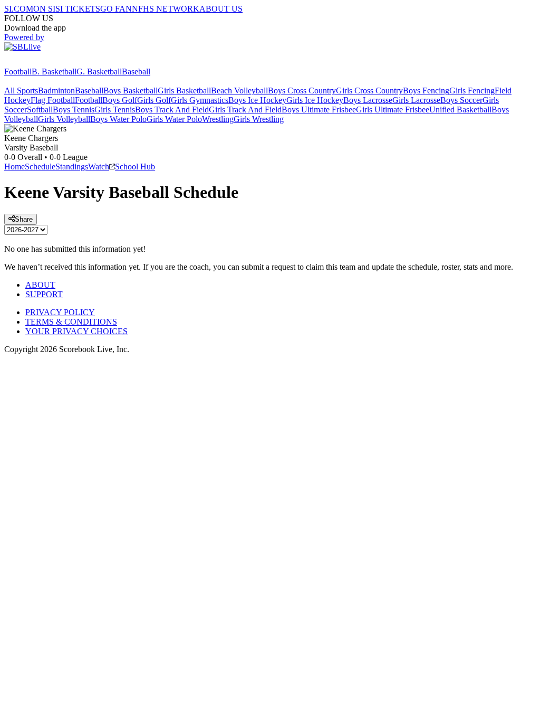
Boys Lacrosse (367, 100)
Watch (98, 166)
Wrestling (218, 119)
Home (14, 166)
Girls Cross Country (369, 90)
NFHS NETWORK (165, 8)
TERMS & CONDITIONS (71, 321)
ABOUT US (221, 8)
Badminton (56, 90)
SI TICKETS (77, 8)
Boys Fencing (426, 90)
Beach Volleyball (239, 90)
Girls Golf (154, 100)
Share (24, 219)
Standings (71, 166)
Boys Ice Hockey (257, 100)
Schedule (40, 166)
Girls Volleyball (64, 119)
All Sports (21, 90)
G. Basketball (99, 71)
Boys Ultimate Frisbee (319, 109)
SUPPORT (44, 294)
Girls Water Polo (174, 119)
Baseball (136, 71)
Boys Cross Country (302, 90)
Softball (40, 109)
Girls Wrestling (259, 119)
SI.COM (18, 8)
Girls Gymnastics (199, 100)
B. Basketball (54, 71)
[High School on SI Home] (44, 62)
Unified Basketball (460, 109)
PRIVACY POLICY (60, 312)
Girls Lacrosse (416, 100)
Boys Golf (119, 100)
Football (18, 71)
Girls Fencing (472, 90)
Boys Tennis (73, 109)
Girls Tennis (114, 109)
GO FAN (116, 8)
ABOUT (40, 284)
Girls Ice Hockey (314, 100)
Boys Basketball (130, 90)
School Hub (135, 166)
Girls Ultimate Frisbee (392, 109)
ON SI (44, 8)
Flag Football (53, 100)
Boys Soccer (461, 100)
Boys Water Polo (118, 119)
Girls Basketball (184, 90)
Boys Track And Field (172, 109)
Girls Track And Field (245, 109)
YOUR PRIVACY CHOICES (76, 331)
